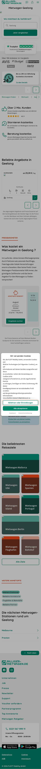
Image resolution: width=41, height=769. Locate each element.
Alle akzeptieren (21, 408)
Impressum (12, 413)
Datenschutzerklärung (25, 413)
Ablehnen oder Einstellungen (20, 403)
